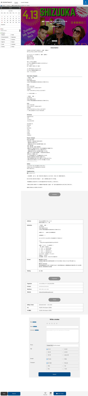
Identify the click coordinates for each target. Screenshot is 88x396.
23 (1, 22)
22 (19, 20)
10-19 (49, 349)
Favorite (45, 394)
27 (13, 22)
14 (16, 18)
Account (85, 3)
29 (19, 22)
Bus (49, 368)
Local (3, 44)
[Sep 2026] (19, 11)
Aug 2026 (10, 10)
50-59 (49, 355)
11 (7, 18)
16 (1, 20)
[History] (1, 8)
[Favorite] (19, 8)
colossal (13, 44)
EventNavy (7, 2)
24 (4, 22)
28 (16, 22)
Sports (3, 42)
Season (3, 34)
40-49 (66, 352)
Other (13, 46)
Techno (3, 39)
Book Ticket (61, 393)
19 (10, 20)
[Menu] (2, 2)
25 (7, 22)
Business (14, 37)
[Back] (23, 9)
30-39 (49, 352)
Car (65, 365)
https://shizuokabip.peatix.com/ (46, 292)
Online (3, 46)
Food (13, 34)
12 (10, 18)
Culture (13, 39)
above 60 (67, 355)
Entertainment (5, 37)
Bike (49, 365)
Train (66, 368)
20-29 (66, 349)
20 (13, 20)
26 (10, 22)
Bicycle (66, 363)
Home (3, 5)
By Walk (50, 363)
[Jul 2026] (1, 11)
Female (49, 359)
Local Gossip (24, 2)
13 (13, 18)
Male (66, 359)
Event (16, 2)
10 (4, 18)
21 (16, 20)
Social (13, 42)
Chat (51, 394)
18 (7, 20)
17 (4, 20)
